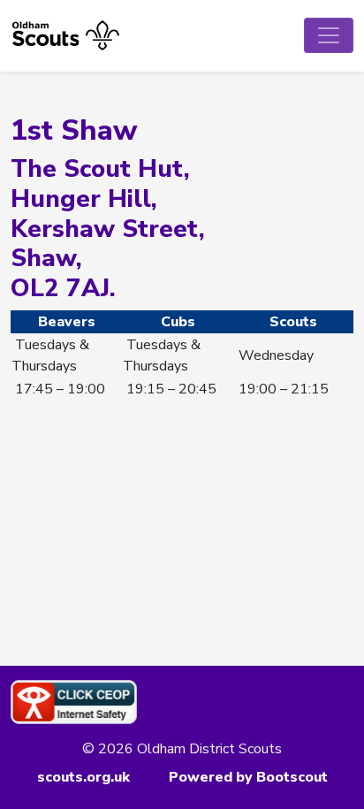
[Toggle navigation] (328, 35)
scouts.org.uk (83, 777)
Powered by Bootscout (248, 777)
